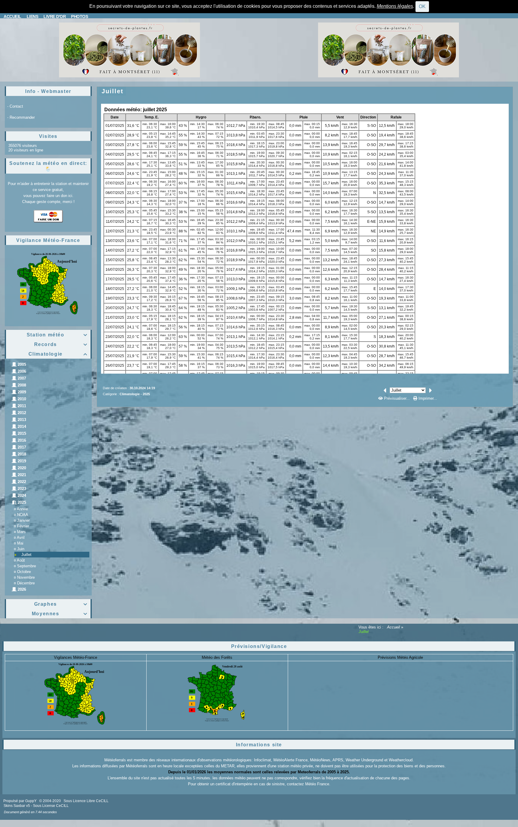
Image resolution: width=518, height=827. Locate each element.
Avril (21, 537)
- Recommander (21, 117)
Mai (20, 543)
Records (61, 344)
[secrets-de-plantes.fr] (129, 49)
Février (23, 526)
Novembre (26, 577)
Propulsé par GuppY (20, 801)
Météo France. (317, 784)
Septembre (26, 566)
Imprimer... (427, 398)
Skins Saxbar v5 (17, 806)
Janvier (23, 520)
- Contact (15, 106)
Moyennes (60, 613)
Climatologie (58, 354)
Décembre (26, 583)
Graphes (61, 604)
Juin (20, 549)
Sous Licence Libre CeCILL (86, 801)
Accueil (393, 627)
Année (22, 509)
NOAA (22, 514)
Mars (21, 532)
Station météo (57, 334)
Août (21, 560)
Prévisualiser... (397, 398)
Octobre (24, 571)
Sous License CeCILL (51, 806)
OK (422, 6)
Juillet (26, 554)
